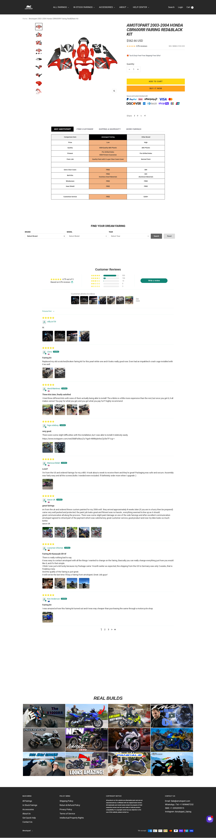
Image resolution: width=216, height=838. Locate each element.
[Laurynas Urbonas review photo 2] (59, 583)
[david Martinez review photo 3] (72, 409)
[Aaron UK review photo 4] (84, 532)
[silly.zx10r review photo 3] (72, 336)
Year (111, 232)
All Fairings (27, 801)
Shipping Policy (66, 801)
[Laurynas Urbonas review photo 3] (72, 583)
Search (171, 7)
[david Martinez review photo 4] (84, 409)
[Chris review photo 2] (59, 372)
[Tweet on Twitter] (141, 116)
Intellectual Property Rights (72, 818)
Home (24, 19)
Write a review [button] (154, 281)
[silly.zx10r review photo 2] (59, 336)
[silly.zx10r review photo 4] (84, 336)
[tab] (62, 129)
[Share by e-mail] (145, 115)
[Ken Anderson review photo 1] (47, 617)
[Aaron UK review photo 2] (59, 532)
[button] (95, 275)
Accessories (28, 809)
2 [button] (104, 629)
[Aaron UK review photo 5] (96, 532)
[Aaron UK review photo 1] (47, 532)
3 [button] (108, 629)
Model (69, 232)
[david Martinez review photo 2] (59, 409)
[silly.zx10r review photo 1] (47, 336)
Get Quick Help (29, 818)
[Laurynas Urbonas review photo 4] (84, 583)
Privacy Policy (66, 809)
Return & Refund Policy (70, 805)
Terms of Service (67, 813)
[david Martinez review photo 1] (47, 409)
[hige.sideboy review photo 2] (59, 447)
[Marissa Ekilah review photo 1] (47, 484)
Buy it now (156, 88)
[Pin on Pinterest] (137, 116)
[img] (48, 318)
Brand (28, 232)
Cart (190, 7)
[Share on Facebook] (134, 116)
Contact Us (27, 822)
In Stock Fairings (29, 805)
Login (180, 7)
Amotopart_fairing (183, 811)
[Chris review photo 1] (47, 372)
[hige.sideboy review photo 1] (47, 447)
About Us (26, 813)
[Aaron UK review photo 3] (72, 532)
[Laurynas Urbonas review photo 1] (47, 583)
